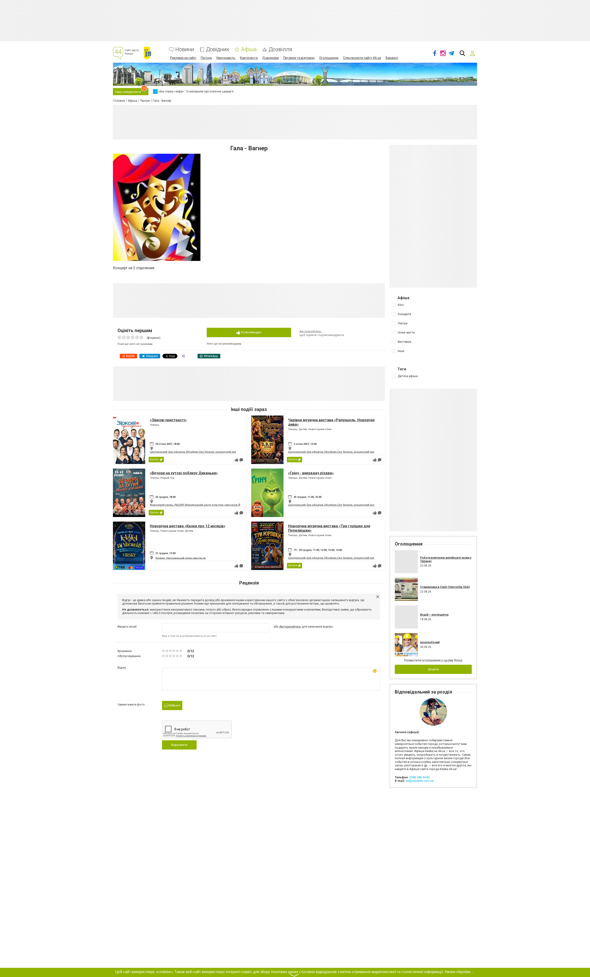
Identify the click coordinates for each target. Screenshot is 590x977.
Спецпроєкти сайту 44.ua (362, 58)
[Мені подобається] (236, 460)
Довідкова (270, 58)
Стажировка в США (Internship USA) (445, 587)
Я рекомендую (250, 332)
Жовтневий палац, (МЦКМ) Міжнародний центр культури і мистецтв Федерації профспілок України (214, 504)
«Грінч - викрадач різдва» (311, 473)
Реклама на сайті (183, 58)
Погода (206, 58)
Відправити (179, 745)
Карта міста (249, 58)
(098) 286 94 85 (419, 777)
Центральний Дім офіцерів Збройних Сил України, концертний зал (193, 451)
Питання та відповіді (299, 58)
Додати (433, 669)
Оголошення (328, 58)
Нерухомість (225, 58)
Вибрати (174, 705)
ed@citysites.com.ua (420, 780)
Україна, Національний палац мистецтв (180, 557)
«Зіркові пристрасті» (168, 420)
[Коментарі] (241, 460)
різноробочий (430, 642)
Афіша (249, 49)
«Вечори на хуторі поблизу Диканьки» (184, 473)
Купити (154, 459)
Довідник (217, 49)
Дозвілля (280, 49)
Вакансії (392, 58)
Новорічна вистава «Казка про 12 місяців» (187, 526)
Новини (184, 49)
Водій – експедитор (434, 614)
